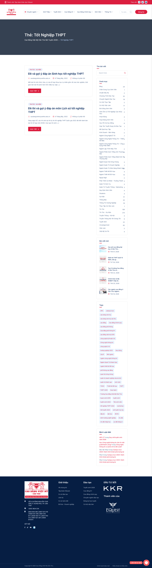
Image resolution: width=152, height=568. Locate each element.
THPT (121, 386)
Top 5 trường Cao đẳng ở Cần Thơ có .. (116, 269)
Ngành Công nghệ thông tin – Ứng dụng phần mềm (111, 144)
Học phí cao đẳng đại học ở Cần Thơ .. (115, 248)
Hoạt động (103, 116)
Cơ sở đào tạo (63, 494)
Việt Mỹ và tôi (104, 231)
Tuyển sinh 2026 (89, 487)
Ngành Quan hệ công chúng (109, 162)
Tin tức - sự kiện (35, 69)
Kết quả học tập (105, 129)
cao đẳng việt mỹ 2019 (107, 334)
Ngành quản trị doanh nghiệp (109, 165)
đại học (110, 414)
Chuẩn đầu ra (104, 93)
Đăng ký (141, 12)
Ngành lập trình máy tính (108, 149)
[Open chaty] (146, 563)
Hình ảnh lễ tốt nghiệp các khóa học (110, 112)
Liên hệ (60, 497)
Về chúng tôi (62, 487)
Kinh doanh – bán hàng (107, 132)
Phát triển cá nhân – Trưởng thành (111, 181)
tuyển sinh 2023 (105, 402)
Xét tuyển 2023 (105, 410)
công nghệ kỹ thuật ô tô (107, 338)
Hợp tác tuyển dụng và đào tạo (110, 126)
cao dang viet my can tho (108, 319)
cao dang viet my (105, 315)
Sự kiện (101, 196)
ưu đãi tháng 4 (118, 422)
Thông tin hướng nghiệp (107, 203)
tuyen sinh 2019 (105, 398)
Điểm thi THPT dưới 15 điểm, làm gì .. (115, 258)
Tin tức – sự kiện (105, 212)
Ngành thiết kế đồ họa (107, 171)
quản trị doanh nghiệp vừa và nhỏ (110, 378)
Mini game (110, 354)
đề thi (117, 414)
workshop (120, 406)
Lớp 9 (102, 354)
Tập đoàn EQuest (64, 491)
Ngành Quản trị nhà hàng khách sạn (111, 168)
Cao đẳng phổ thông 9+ (107, 330)
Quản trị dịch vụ (105, 184)
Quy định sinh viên (105, 190)
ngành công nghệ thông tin (108, 358)
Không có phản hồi (78, 78)
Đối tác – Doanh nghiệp (66, 504)
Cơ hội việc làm (105, 105)
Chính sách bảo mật (103, 566)
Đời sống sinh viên (105, 108)
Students (102, 193)
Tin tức (101, 209)
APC (101, 311)
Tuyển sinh (57, 12)
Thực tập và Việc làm (106, 206)
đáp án (102, 414)
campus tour (110, 311)
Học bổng (119, 350)
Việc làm (102, 228)
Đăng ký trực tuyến (89, 501)
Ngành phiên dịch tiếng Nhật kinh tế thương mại (111, 158)
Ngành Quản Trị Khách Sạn (108, 362)
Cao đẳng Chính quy (115, 322)
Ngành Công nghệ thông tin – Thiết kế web (111, 139)
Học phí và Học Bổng (106, 123)
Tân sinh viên (118, 402)
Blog (100, 86)
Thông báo (103, 200)
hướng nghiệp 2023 (106, 350)
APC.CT (102, 437)
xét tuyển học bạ (118, 410)
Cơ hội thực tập (105, 102)
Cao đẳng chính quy (84, 12)
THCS (102, 386)
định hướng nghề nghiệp (108, 418)
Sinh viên (98, 12)
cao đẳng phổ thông (106, 326)
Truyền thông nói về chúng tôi (110, 218)
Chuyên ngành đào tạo (107, 99)
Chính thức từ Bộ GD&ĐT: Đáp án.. (113, 280)
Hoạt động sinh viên (106, 120)
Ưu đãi (121, 418)
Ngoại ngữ (103, 177)
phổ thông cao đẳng (106, 370)
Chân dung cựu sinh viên (108, 89)
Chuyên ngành (31, 12)
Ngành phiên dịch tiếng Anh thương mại (111, 153)
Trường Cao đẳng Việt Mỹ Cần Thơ (111, 394)
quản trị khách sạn (106, 382)
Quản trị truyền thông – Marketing (111, 187)
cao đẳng (103, 322)
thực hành (113, 390)
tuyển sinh (116, 398)
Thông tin (108, 12)
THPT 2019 (103, 390)
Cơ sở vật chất (63, 501)
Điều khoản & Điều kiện (120, 566)
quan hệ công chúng (106, 374)
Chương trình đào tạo (106, 96)
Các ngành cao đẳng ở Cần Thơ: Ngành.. (115, 290)
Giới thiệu (46, 12)
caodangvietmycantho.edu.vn (40, 78)
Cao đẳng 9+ (68, 12)
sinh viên (117, 382)
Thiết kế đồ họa (112, 386)
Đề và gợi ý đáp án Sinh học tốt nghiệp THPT (56, 73)
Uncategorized (104, 225)
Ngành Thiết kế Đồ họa (107, 174)
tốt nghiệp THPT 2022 (107, 406)
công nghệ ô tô (105, 346)
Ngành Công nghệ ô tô (107, 135)
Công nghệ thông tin (106, 342)
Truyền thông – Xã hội (107, 215)
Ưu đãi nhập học (105, 422)
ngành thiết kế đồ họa (107, 366)
